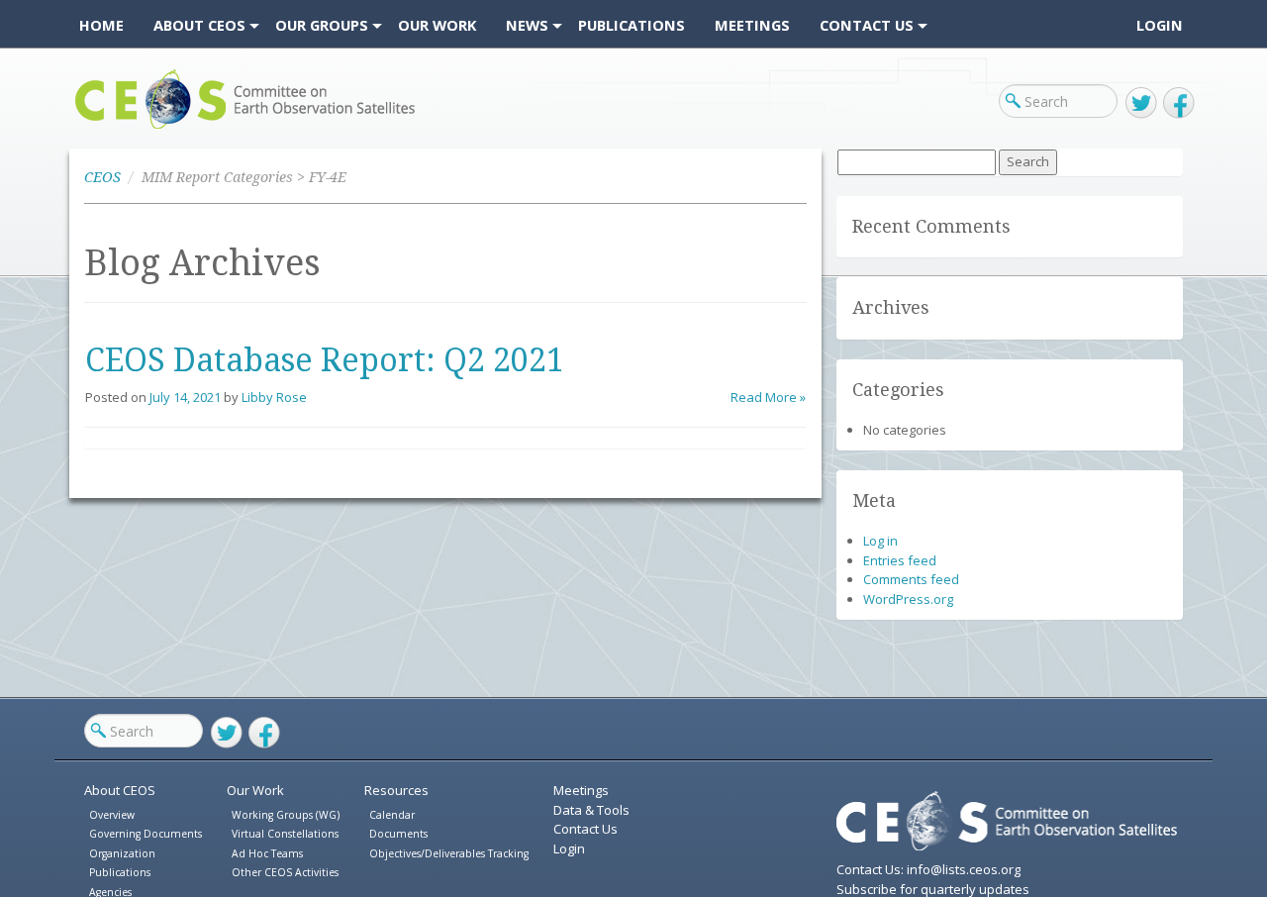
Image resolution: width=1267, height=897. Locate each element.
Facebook (1179, 103)
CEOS (91, 128)
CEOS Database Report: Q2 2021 (324, 360)
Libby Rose (274, 397)
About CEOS (119, 790)
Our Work (255, 790)
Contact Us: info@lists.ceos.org (928, 869)
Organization (122, 853)
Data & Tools (591, 810)
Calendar (392, 815)
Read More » (768, 397)
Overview (112, 815)
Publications (119, 872)
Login (1159, 25)
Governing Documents (145, 834)
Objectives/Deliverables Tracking (449, 853)
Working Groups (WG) (286, 815)
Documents (398, 834)
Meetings (581, 790)
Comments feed (911, 579)
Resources (396, 790)
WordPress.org (908, 599)
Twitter (1141, 103)
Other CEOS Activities (285, 872)
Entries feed (899, 560)
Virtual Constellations (285, 834)
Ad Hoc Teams (267, 853)
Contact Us (585, 829)
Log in (880, 540)
